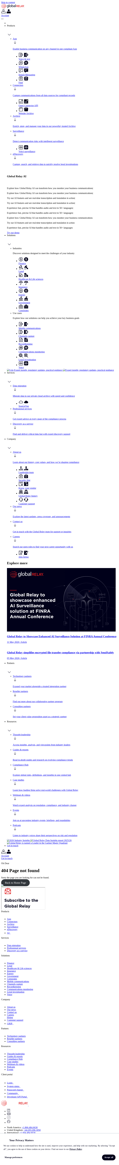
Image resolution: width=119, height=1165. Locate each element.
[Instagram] (8, 1118)
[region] (59, 1149)
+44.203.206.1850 (32, 1130)
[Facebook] (8, 1122)
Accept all (108, 1157)
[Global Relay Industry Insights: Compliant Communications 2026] (18, 840)
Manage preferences (13, 1157)
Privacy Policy (76, 1149)
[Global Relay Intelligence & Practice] (60, 370)
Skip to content (8, 2)
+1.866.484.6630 (30, 1127)
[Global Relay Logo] (28, 1105)
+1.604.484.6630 (27, 1132)
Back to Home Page (15, 882)
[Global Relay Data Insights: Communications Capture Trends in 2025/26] (51, 840)
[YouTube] (9, 1114)
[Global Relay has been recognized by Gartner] (37, 843)
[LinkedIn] (8, 1111)
